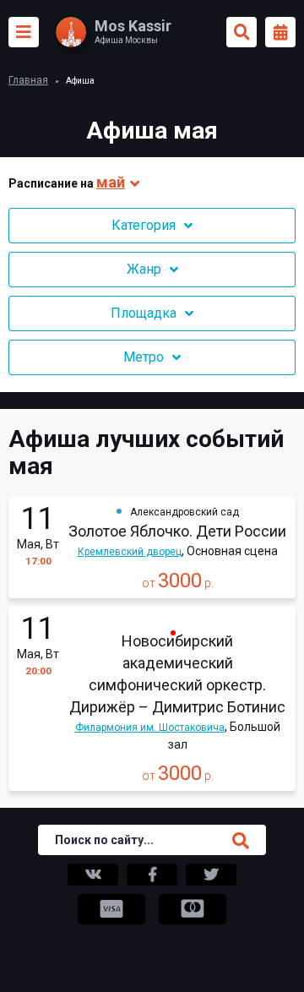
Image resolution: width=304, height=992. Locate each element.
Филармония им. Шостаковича (150, 727)
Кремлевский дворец (130, 552)
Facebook (152, 875)
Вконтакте (93, 875)
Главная (28, 80)
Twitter (211, 875)
